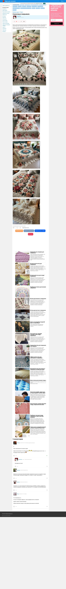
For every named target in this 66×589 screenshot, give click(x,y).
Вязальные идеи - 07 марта (18, 12)
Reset (24, 21)
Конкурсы (4, 31)
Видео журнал (5, 10)
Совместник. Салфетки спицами (6, 25)
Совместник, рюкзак (6, 23)
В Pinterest (30, 234)
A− (14, 21)
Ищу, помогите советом (6, 11)
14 (14, 227)
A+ (21, 21)
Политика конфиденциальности (7, 513)
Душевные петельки (6, 13)
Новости (4, 27)
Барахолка (4, 17)
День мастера (5, 20)
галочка (18, 442)
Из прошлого (29, 6)
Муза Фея (19, 16)
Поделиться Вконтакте (29, 230)
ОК (44, 3)
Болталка (4, 16)
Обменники (42, 8)
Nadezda (18, 470)
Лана (18, 493)
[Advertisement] (22, 244)
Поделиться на (40, 230)
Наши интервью (40, 6)
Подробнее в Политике (39, 3)
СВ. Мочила (4, 28)
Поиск (62, 1)
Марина (18, 482)
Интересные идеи (6, 7)
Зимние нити (5, 14)
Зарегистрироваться (6, 5)
